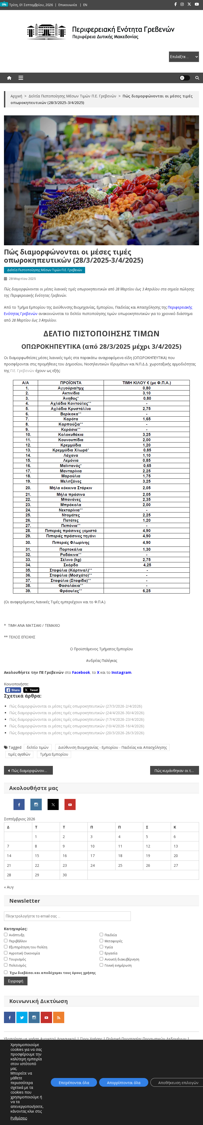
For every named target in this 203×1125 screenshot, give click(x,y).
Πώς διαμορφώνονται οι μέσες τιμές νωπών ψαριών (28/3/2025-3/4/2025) (32, 770)
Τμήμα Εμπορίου (54, 754)
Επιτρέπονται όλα (74, 1082)
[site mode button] (184, 78)
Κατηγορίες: (15, 928)
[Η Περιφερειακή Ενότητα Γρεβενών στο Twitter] (53, 803)
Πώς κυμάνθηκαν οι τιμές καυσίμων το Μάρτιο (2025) (176, 770)
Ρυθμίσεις (19, 1118)
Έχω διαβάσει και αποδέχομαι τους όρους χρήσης (53, 973)
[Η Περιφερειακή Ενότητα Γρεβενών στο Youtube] (70, 803)
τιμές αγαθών (19, 754)
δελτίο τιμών (38, 747)
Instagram (121, 672)
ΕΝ (85, 5)
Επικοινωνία (67, 5)
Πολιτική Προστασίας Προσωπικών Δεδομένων (146, 1038)
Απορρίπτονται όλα (123, 1082)
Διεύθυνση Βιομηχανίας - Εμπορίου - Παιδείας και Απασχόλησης (112, 747)
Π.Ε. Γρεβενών (22, 370)
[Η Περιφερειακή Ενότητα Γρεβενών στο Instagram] (36, 803)
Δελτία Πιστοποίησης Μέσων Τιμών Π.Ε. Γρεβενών (44, 270)
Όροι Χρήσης (91, 1038)
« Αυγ (9, 886)
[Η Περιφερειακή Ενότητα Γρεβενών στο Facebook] (19, 803)
